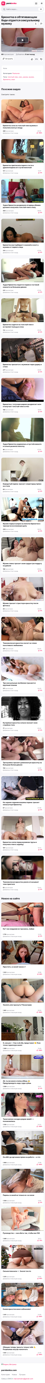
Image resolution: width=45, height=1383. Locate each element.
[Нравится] (32, 59)
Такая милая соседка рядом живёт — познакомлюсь (18, 1120)
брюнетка (6, 79)
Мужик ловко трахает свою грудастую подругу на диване (22, 564)
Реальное (16, 73)
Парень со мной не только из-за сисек (18, 1195)
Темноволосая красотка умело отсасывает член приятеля (21, 883)
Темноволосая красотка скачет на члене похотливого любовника (20, 644)
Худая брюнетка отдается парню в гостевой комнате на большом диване (21, 286)
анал (13, 79)
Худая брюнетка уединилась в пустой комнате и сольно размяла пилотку (22, 445)
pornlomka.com (9, 1370)
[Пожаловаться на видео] (41, 23)
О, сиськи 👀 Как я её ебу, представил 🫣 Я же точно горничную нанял (22, 1044)
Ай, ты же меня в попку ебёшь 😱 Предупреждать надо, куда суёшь (17, 1082)
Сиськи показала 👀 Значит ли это (17, 1271)
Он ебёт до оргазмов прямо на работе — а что (21, 1157)
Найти (40, 9)
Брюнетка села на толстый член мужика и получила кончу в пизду (20, 127)
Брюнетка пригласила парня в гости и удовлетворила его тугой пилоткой (18, 166)
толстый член (13, 77)
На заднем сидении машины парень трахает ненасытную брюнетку (21, 803)
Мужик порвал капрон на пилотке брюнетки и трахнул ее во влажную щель (21, 525)
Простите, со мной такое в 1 (14, 967)
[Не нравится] (41, 59)
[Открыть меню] (36, 3)
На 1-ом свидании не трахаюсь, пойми (18, 929)
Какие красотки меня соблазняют (17, 1309)
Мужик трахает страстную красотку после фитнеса (20, 604)
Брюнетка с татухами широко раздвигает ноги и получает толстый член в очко (22, 405)
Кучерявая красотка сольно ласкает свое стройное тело (20, 724)
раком (25, 77)
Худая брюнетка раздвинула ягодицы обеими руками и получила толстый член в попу (22, 206)
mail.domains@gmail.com (23, 1379)
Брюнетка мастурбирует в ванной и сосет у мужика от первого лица (21, 246)
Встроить (9, 59)
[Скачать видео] (36, 23)
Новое (14, 1375)
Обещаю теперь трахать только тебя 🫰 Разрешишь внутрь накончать (19, 1348)
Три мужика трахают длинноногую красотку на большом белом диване (22, 764)
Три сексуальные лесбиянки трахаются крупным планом (19, 684)
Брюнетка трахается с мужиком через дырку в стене (22, 365)
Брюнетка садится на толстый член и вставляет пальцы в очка (18, 326)
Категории (5, 1375)
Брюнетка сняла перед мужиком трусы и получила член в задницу (20, 843)
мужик (31, 77)
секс (20, 77)
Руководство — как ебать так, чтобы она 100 (21, 1233)
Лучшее (22, 1375)
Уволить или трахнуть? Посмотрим (17, 1005)
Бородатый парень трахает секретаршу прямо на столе (22, 485)
